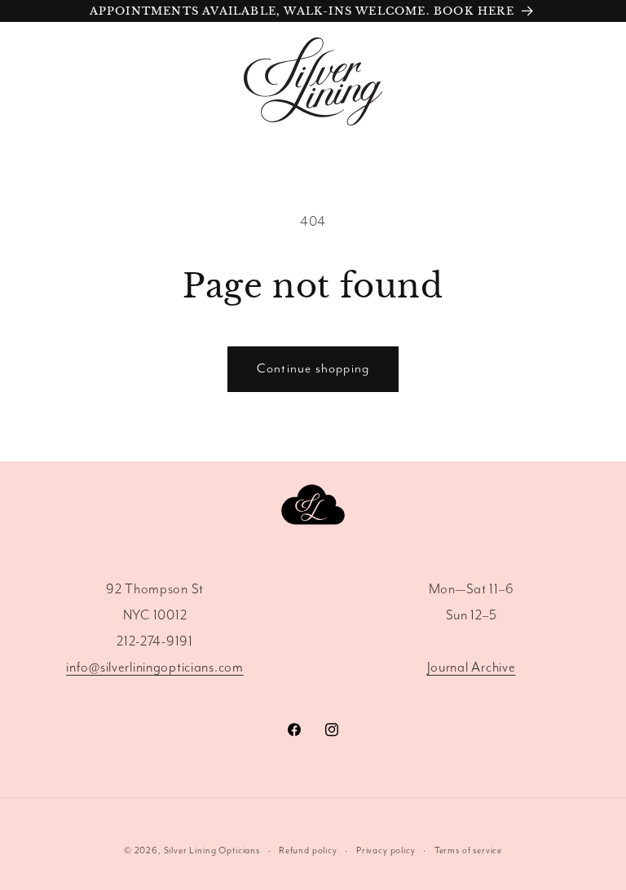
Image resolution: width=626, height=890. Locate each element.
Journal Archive (471, 668)
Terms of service (468, 850)
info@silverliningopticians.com (155, 668)
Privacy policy (386, 850)
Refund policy (308, 850)
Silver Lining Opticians (212, 850)
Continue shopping (313, 369)
